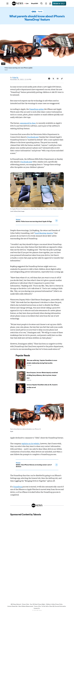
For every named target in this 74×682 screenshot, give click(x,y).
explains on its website (30, 443)
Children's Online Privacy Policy (54, 604)
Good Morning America (44, 233)
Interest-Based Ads (12, 606)
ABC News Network (16, 604)
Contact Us (37, 608)
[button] (7, 3)
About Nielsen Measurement (25, 606)
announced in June (28, 123)
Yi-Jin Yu (15, 78)
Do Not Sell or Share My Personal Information (54, 606)
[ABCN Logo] (17, 3)
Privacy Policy (25, 604)
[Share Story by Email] (58, 79)
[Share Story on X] (53, 79)
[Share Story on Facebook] (49, 79)
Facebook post (33, 137)
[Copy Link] (62, 79)
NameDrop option (36, 109)
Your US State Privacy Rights (37, 604)
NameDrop (17, 486)
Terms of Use (37, 606)
